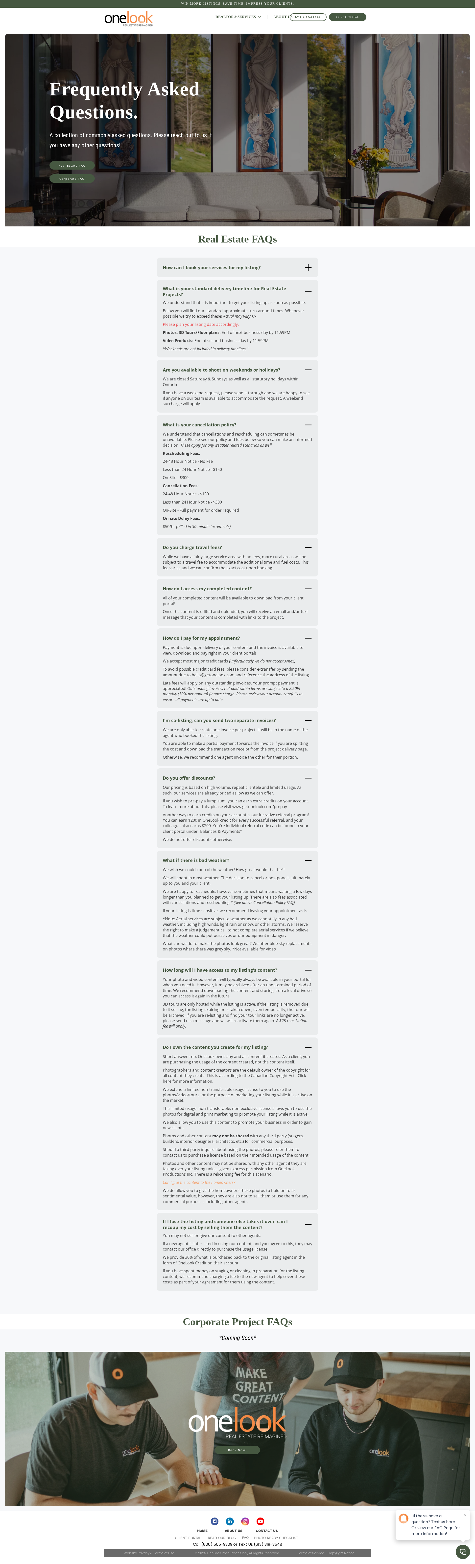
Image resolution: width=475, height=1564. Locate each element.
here (167, 1081)
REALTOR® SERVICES (236, 17)
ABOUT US (283, 17)
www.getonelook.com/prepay (259, 806)
